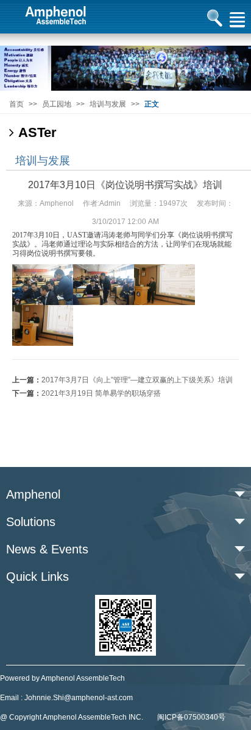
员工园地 (56, 104)
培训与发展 (108, 104)
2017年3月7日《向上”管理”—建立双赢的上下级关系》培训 (137, 380)
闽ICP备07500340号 (191, 717)
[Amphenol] (125, 67)
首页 (16, 104)
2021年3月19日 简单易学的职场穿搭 (101, 393)
